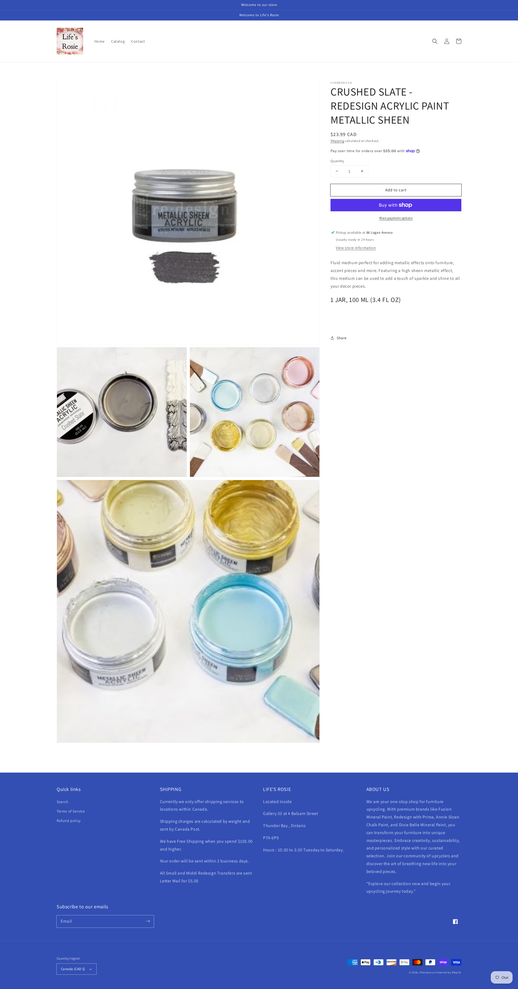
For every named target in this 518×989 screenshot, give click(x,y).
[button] (435, 41)
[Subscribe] (148, 921)
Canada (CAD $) (73, 969)
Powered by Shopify (448, 972)
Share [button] (342, 337)
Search (63, 801)
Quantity (337, 160)
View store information (356, 247)
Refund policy (69, 820)
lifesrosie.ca (427, 972)
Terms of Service (71, 811)
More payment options (396, 218)
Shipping (337, 141)
